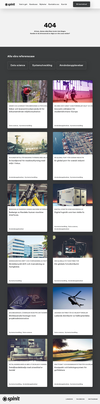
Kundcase (33, 4)
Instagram (93, 399)
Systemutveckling (42, 65)
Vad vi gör (23, 4)
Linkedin (69, 399)
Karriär (64, 4)
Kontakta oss (53, 4)
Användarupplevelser (71, 65)
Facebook (80, 399)
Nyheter (43, 4)
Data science (17, 65)
